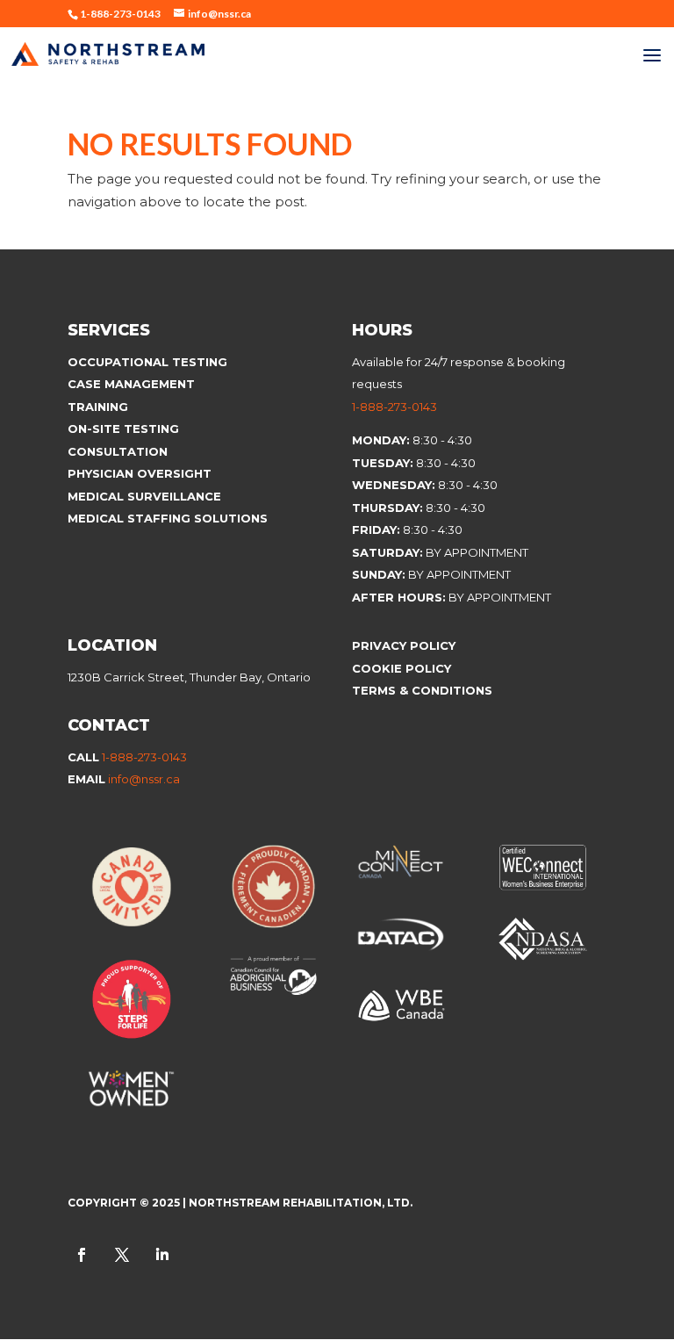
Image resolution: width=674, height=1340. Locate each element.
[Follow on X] (122, 1255)
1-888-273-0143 (394, 407)
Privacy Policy (403, 645)
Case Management (131, 384)
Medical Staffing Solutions (168, 518)
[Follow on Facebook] (82, 1255)
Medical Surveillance (146, 496)
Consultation (118, 451)
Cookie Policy (403, 668)
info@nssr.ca (144, 779)
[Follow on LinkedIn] (162, 1255)
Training (98, 407)
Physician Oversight (140, 473)
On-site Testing (123, 428)
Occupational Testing (147, 362)
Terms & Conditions (422, 690)
